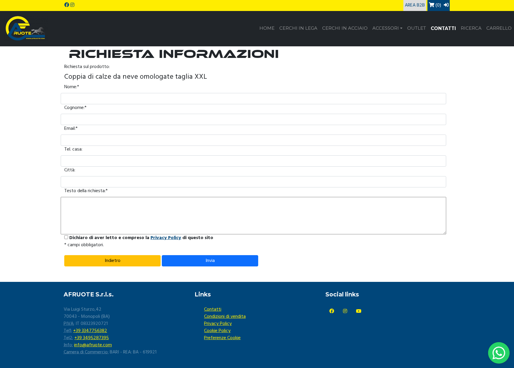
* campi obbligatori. (84, 245)
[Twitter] (345, 311)
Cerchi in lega (298, 28)
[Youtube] (358, 311)
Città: (69, 170)
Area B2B (415, 5)
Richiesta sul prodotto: (87, 66)
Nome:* (71, 87)
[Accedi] (446, 5)
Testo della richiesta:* (86, 191)
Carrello (499, 28)
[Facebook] (331, 311)
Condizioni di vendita (225, 316)
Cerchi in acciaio (345, 28)
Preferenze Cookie (222, 338)
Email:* (71, 128)
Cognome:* (75, 107)
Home (267, 28)
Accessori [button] (385, 28)
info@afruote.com (93, 345)
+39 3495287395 (91, 338)
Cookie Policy (217, 331)
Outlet (416, 28)
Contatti (443, 28)
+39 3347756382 (90, 331)
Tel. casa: (73, 149)
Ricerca (471, 28)
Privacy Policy (166, 238)
